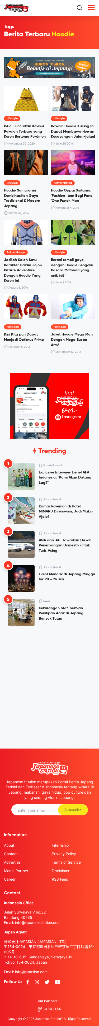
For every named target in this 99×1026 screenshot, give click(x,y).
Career (10, 879)
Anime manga (63, 182)
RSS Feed (60, 879)
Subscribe (73, 810)
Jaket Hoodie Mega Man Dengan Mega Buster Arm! (72, 340)
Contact (11, 853)
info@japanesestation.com (37, 922)
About (9, 845)
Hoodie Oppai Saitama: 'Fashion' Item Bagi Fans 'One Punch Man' (71, 196)
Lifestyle (12, 118)
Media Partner (16, 870)
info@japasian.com (31, 972)
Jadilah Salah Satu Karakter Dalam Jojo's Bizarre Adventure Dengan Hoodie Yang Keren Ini (23, 270)
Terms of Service (66, 862)
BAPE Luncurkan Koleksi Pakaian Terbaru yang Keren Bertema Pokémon (25, 131)
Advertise (12, 862)
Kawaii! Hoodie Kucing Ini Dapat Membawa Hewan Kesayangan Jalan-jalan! (73, 131)
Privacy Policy (64, 853)
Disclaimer (60, 870)
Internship (60, 845)
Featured (13, 326)
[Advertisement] (49, 683)
